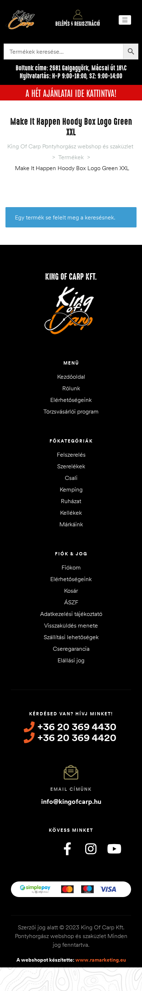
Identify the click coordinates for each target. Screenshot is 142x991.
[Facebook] (67, 849)
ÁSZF (71, 602)
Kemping (71, 489)
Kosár (71, 590)
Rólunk (71, 388)
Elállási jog (71, 660)
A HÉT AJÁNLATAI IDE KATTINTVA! (71, 92)
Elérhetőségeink (71, 399)
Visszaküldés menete (71, 625)
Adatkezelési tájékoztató (71, 613)
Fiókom (71, 567)
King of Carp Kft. (71, 276)
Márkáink (71, 524)
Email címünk (71, 789)
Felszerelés (71, 454)
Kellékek (71, 512)
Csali (71, 477)
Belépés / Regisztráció (77, 24)
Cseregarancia (71, 648)
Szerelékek (71, 466)
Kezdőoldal (71, 376)
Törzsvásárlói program (71, 411)
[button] (125, 20)
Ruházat (71, 501)
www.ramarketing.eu (100, 960)
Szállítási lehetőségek (71, 637)
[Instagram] (91, 849)
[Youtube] (114, 849)
